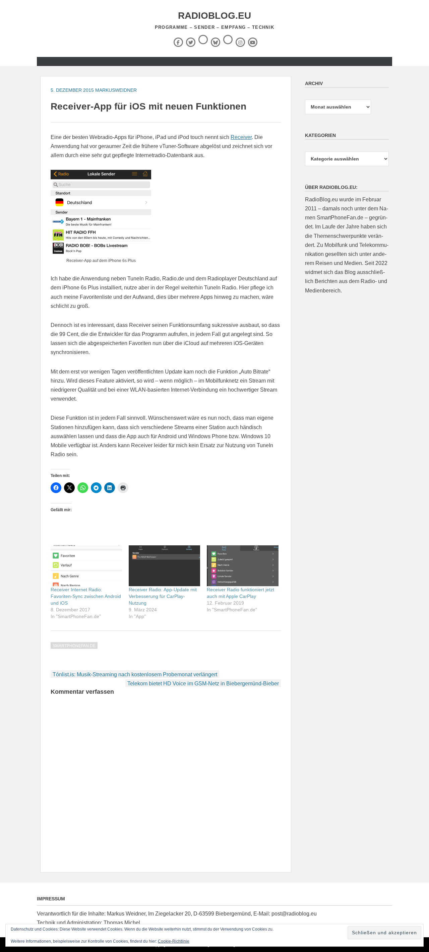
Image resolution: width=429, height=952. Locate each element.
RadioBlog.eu (214, 15)
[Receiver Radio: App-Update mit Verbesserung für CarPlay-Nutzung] (164, 565)
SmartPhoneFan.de (74, 645)
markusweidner (116, 90)
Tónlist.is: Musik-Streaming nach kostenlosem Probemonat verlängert (135, 674)
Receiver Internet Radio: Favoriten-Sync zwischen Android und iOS (86, 596)
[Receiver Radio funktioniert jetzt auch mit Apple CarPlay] (242, 565)
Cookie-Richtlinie (173, 941)
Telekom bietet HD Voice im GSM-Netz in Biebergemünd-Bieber (203, 683)
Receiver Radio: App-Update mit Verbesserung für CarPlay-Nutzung (163, 596)
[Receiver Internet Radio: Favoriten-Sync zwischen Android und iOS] (86, 565)
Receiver (241, 137)
